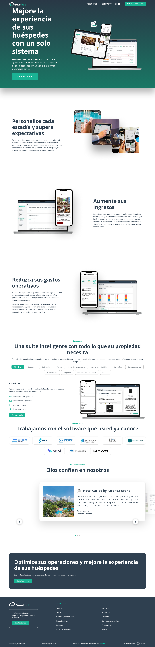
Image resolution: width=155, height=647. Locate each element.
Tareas (59, 367)
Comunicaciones (134, 367)
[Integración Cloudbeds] (77, 451)
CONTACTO (107, 4)
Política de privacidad (49, 644)
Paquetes (67, 372)
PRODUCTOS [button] (92, 4)
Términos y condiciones (17, 644)
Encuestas (118, 367)
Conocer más (17, 415)
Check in (17, 367)
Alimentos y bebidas (99, 367)
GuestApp (32, 367)
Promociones (52, 372)
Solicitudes (46, 367)
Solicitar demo (25, 76)
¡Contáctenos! (20, 623)
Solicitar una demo (135, 4)
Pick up (105, 372)
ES (117, 4)
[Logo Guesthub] (17, 4)
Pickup (104, 629)
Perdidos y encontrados (86, 372)
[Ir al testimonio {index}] (75, 535)
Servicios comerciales (77, 367)
